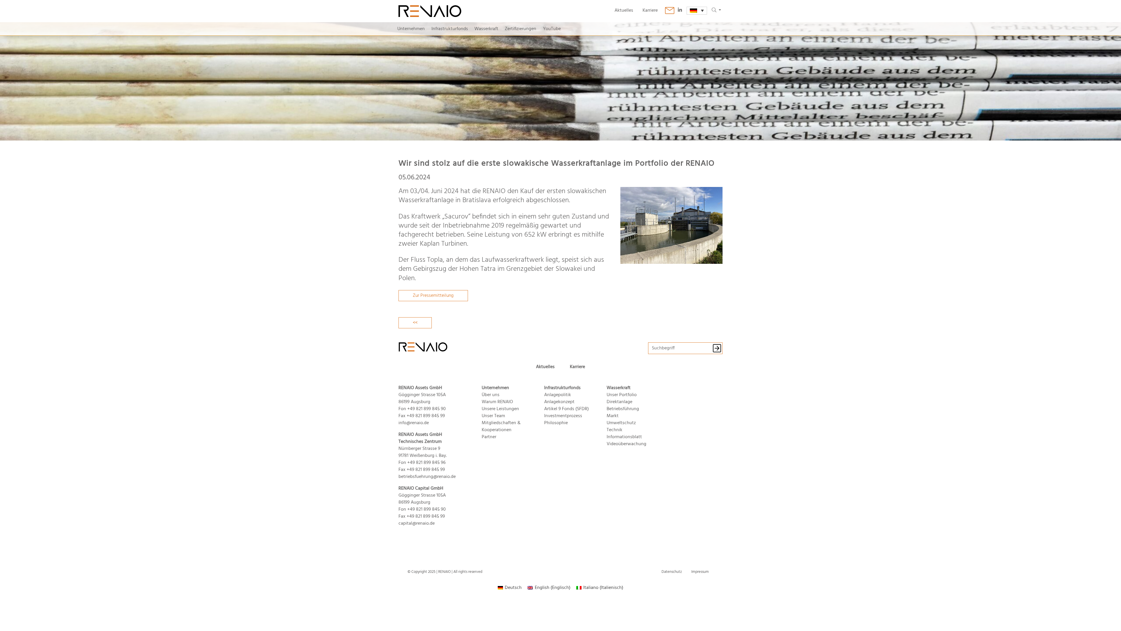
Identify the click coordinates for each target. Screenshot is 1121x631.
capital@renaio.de (416, 523)
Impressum (700, 572)
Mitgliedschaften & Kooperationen (501, 426)
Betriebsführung (623, 409)
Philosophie (556, 423)
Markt (613, 416)
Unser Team (493, 416)
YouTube (552, 29)
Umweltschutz (621, 423)
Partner (489, 437)
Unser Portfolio (622, 395)
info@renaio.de (413, 423)
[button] (716, 10)
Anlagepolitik (557, 395)
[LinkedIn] (682, 10)
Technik (614, 430)
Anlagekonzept (559, 402)
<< (415, 323)
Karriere (650, 10)
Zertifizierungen (520, 29)
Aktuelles (624, 10)
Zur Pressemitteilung (433, 295)
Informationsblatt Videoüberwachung (626, 440)
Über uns (490, 395)
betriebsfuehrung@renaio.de (427, 477)
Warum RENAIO (497, 402)
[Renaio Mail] (670, 10)
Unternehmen (411, 29)
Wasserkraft (486, 29)
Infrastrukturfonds (449, 29)
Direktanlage (619, 402)
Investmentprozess (563, 416)
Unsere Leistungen (500, 409)
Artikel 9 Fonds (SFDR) (566, 409)
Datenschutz (672, 572)
